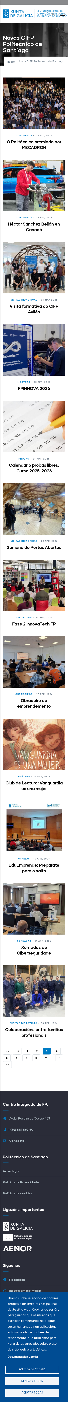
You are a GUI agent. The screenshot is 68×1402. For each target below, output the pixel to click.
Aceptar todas (32, 1392)
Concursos (24, 135)
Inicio (11, 61)
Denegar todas (32, 1381)
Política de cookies (32, 1369)
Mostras (24, 382)
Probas (24, 458)
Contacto (16, 1140)
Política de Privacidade (21, 1182)
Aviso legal (11, 1171)
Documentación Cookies (23, 1357)
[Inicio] (35, 13)
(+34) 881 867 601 (21, 1129)
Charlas (24, 858)
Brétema (24, 776)
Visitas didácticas (24, 300)
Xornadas (24, 941)
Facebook (16, 1279)
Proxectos (24, 617)
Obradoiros (24, 694)
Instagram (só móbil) (24, 1290)
